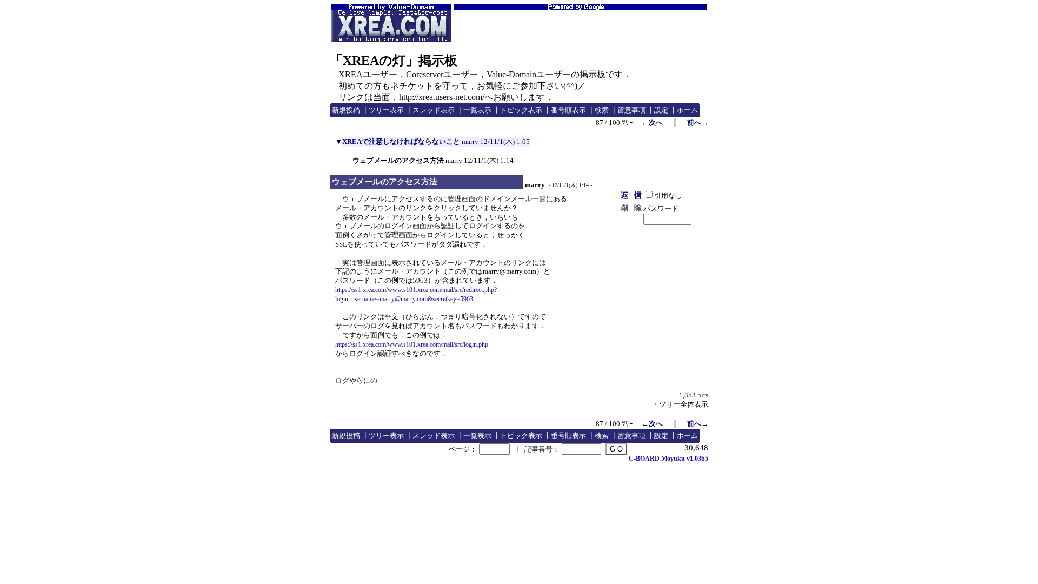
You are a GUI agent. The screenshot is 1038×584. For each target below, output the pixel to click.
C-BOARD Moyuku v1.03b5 (668, 458)
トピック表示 (521, 110)
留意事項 (631, 110)
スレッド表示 (433, 110)
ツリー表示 (386, 110)
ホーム (687, 110)
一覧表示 (477, 110)
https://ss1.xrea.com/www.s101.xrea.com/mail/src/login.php (411, 344)
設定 (661, 110)
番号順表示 (568, 110)
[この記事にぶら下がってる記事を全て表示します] (347, 159)
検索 (602, 110)
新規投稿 (346, 110)
